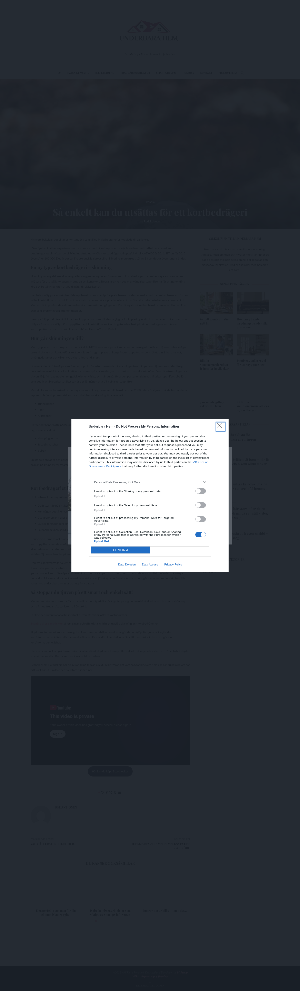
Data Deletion (127, 564)
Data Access (150, 564)
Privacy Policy (173, 564)
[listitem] (150, 482)
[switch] (200, 491)
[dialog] (150, 495)
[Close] (220, 427)
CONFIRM (120, 550)
